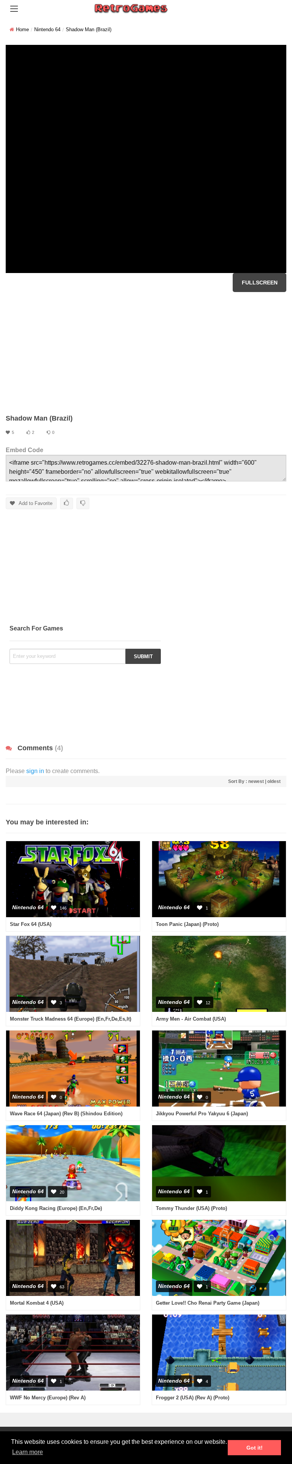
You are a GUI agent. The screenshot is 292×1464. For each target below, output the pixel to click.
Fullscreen (260, 282)
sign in (35, 771)
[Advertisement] (146, 353)
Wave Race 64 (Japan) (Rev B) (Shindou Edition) (66, 1113)
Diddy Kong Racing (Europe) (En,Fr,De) (56, 1208)
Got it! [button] (254, 1448)
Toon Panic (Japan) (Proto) (187, 924)
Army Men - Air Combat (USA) (191, 1019)
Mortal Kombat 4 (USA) (36, 1303)
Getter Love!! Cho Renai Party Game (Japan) (207, 1303)
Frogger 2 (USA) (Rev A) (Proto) (192, 1397)
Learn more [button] (27, 1452)
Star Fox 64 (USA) (30, 924)
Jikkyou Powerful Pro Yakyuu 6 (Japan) (202, 1113)
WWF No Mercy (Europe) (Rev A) (48, 1397)
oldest (274, 781)
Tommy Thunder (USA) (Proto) (191, 1208)
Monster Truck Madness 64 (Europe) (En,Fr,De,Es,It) (70, 1019)
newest (256, 781)
